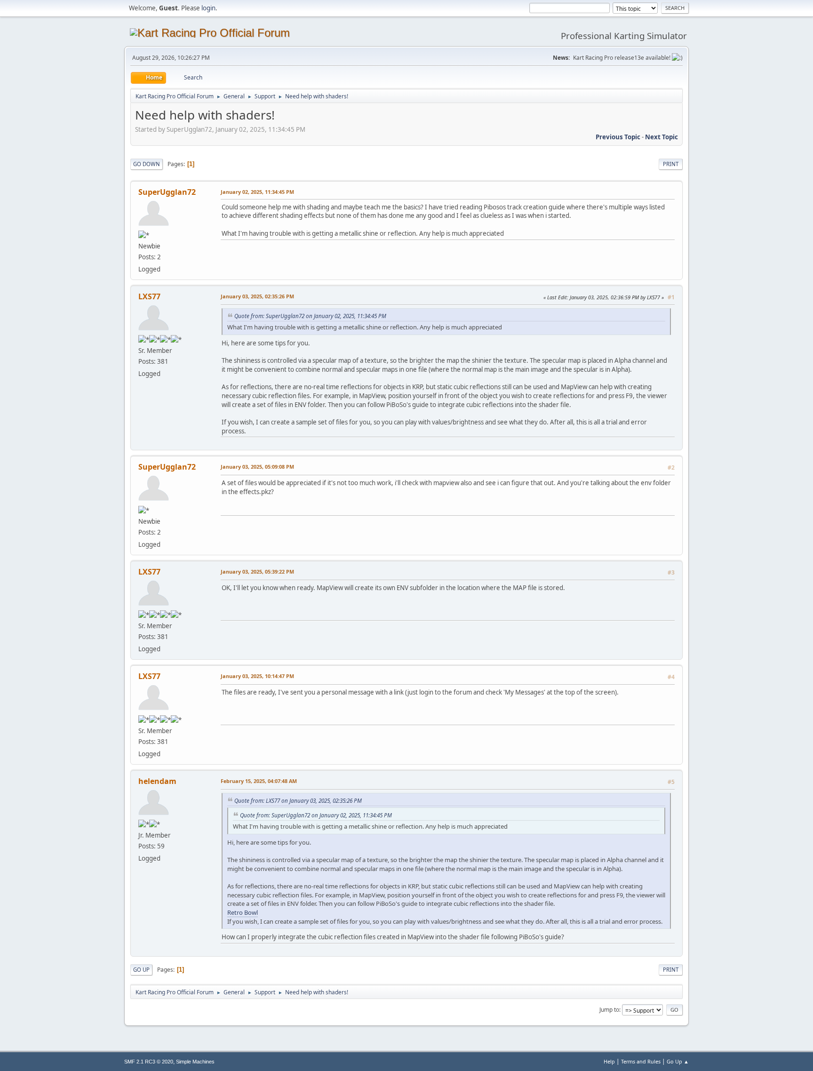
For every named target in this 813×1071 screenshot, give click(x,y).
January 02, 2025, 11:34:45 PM (257, 191)
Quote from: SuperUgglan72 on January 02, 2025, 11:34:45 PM (310, 316)
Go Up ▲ (678, 1061)
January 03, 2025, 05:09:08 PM (257, 466)
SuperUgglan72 (167, 192)
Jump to (609, 1010)
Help (609, 1061)
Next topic (661, 137)
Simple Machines (195, 1061)
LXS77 (149, 296)
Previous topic (618, 137)
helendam (157, 781)
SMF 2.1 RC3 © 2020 (148, 1061)
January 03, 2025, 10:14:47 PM (257, 675)
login (208, 8)
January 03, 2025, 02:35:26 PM (257, 296)
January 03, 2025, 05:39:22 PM (257, 571)
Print (670, 164)
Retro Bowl (242, 912)
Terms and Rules (641, 1061)
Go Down (146, 164)
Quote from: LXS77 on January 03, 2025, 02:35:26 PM (298, 800)
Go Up (141, 969)
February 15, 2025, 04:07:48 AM (259, 780)
